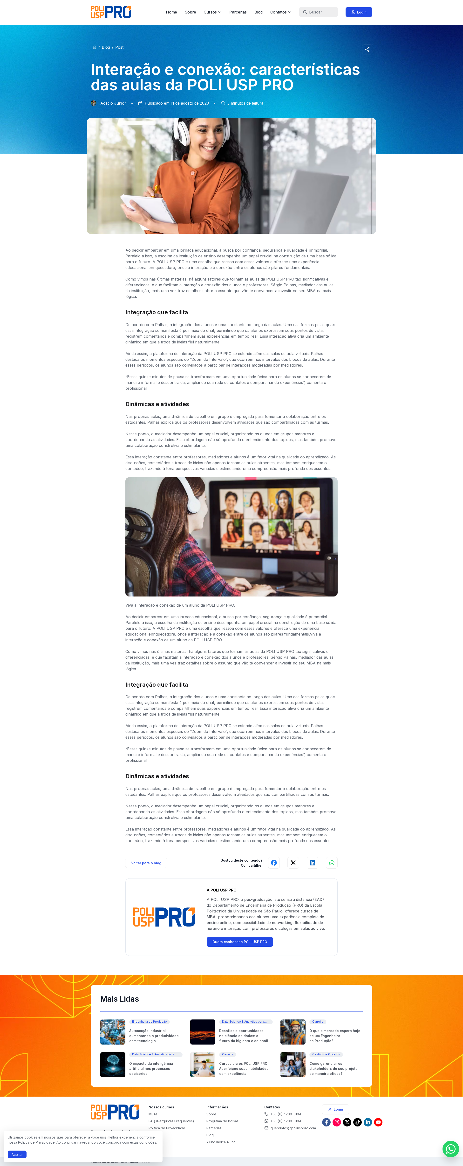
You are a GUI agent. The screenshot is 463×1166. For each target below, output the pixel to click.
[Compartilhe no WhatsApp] (332, 863)
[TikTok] (357, 1122)
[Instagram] (337, 1122)
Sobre (190, 12)
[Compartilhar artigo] (367, 49)
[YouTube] (378, 1122)
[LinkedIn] (368, 1122)
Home (171, 12)
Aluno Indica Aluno (221, 1142)
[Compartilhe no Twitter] (293, 863)
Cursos (210, 12)
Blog (258, 12)
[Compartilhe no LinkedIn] (312, 863)
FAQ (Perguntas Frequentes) (171, 1121)
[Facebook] (326, 1122)
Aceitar (17, 1155)
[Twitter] (347, 1122)
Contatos (278, 12)
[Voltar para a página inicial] (94, 47)
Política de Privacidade (36, 1142)
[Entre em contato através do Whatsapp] (451, 1149)
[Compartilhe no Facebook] (274, 863)
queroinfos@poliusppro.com (293, 1128)
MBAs (153, 1114)
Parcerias (238, 12)
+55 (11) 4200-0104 (286, 1114)
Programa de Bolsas (222, 1121)
